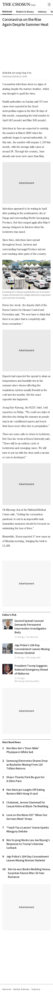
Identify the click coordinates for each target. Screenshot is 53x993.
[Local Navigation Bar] (49, 4)
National (6, 989)
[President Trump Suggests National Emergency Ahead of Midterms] (7, 669)
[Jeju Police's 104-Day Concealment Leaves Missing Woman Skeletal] (7, 648)
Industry (36, 989)
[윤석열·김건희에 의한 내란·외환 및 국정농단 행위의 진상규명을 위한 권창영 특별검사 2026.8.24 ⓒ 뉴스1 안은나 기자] (7, 624)
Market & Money (21, 989)
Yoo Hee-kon (32, 637)
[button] (49, 4)
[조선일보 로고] (19, 4)
